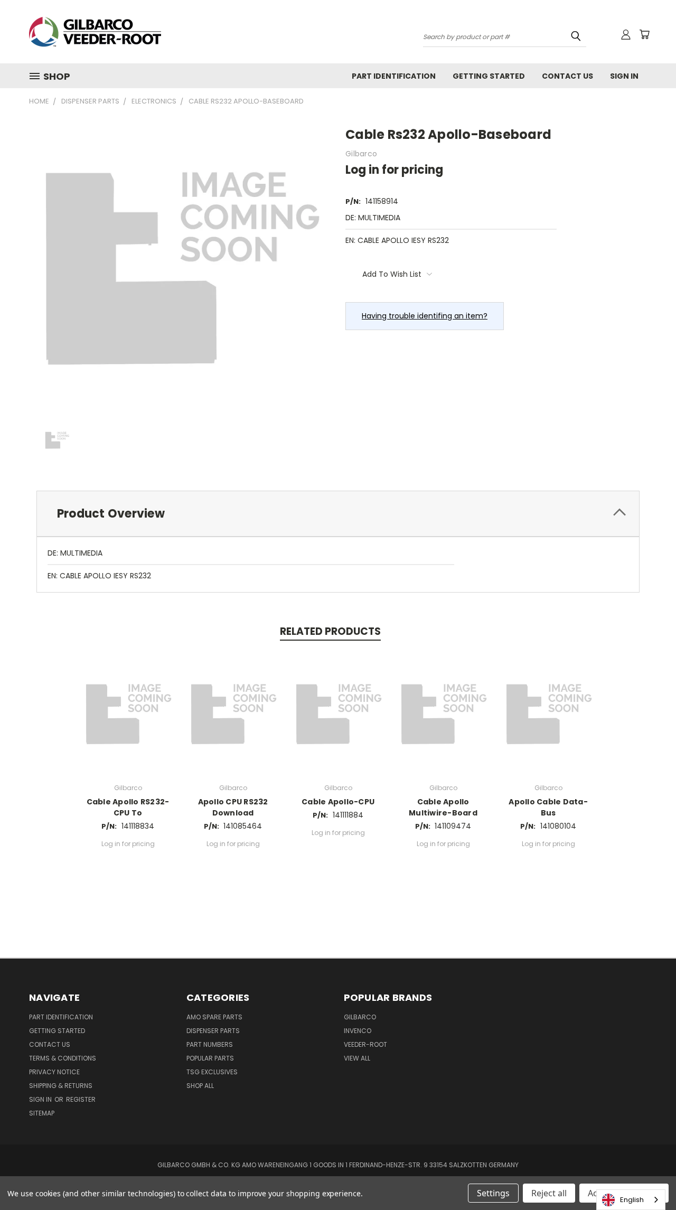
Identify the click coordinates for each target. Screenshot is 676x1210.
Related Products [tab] (330, 631)
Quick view (128, 711)
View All (357, 1058)
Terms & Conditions (62, 1058)
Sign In (624, 76)
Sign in (41, 1099)
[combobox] (630, 1199)
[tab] (338, 514)
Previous (648, 1177)
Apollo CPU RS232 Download (233, 807)
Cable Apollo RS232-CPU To (128, 807)
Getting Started (489, 76)
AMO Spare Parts (214, 1016)
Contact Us (567, 76)
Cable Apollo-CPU (338, 801)
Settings (493, 1193)
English (632, 1200)
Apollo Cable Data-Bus (548, 807)
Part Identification (394, 76)
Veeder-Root (365, 1044)
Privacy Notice (54, 1071)
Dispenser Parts (213, 1030)
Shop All (200, 1085)
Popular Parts (210, 1058)
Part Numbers (209, 1044)
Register (81, 1099)
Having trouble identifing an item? (424, 316)
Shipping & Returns (60, 1085)
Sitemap (41, 1113)
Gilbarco (360, 1016)
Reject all (549, 1193)
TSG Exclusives (212, 1071)
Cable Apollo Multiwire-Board (443, 807)
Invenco (357, 1030)
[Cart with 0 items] (644, 34)
